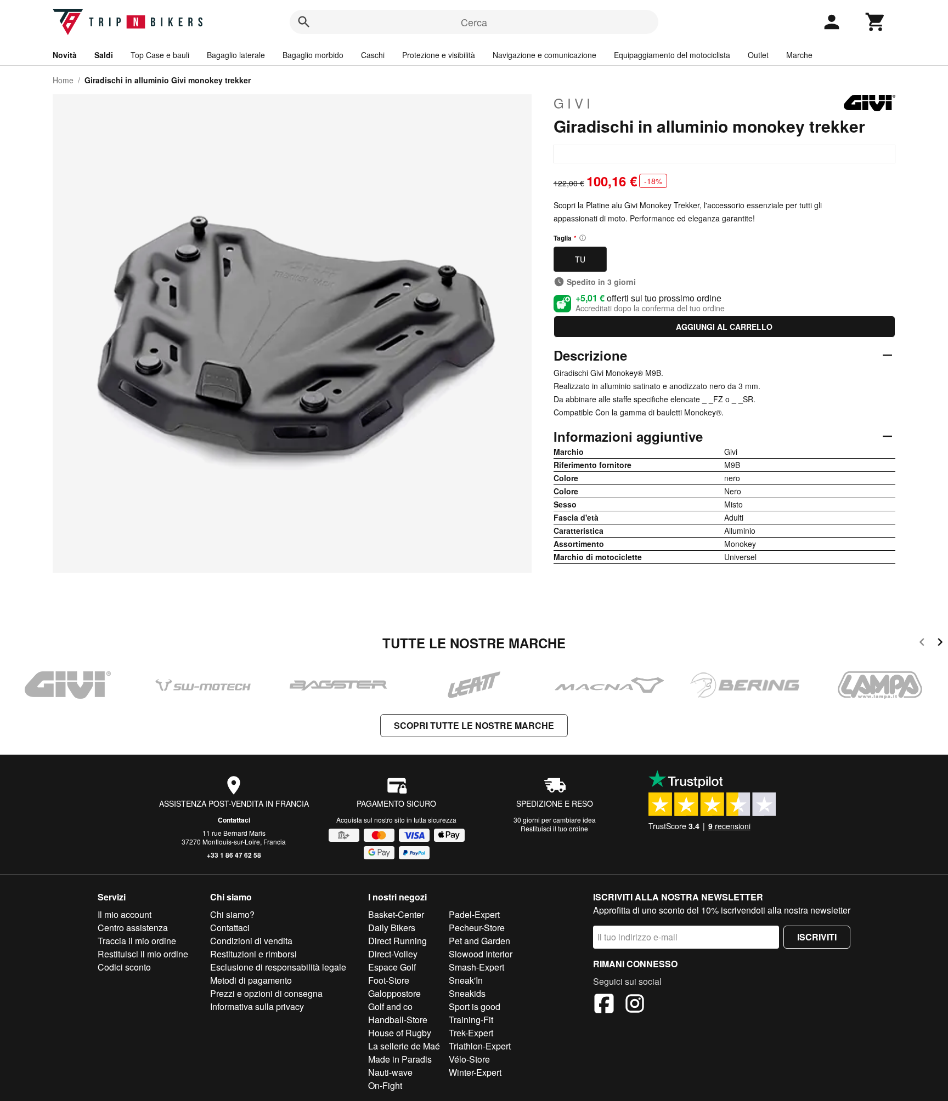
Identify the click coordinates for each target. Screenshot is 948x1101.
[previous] (922, 643)
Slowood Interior (480, 954)
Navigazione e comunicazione (544, 54)
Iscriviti (817, 937)
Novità (65, 54)
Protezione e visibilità (438, 54)
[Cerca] (304, 22)
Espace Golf (392, 967)
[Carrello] (876, 22)
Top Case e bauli (160, 54)
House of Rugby (399, 1032)
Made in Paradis (400, 1059)
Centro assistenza (133, 927)
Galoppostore (394, 993)
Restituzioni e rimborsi (253, 954)
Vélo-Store (469, 1059)
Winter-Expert (475, 1072)
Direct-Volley (392, 954)
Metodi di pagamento (251, 980)
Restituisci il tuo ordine (554, 828)
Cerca (474, 22)
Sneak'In (466, 980)
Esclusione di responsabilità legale (278, 967)
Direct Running (397, 940)
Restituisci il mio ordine (143, 954)
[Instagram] (635, 1005)
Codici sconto (124, 967)
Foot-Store (388, 980)
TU (580, 259)
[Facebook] (604, 1005)
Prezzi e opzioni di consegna (266, 993)
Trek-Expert (471, 1032)
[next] (940, 643)
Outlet (758, 54)
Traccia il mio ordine (137, 940)
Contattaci (234, 819)
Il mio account (124, 914)
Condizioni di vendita (251, 940)
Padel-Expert (474, 914)
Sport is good (474, 1006)
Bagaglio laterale (236, 54)
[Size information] (582, 238)
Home (63, 80)
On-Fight (385, 1085)
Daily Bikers (391, 927)
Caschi (373, 54)
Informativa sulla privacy (257, 1006)
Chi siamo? (232, 914)
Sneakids (467, 993)
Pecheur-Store (477, 927)
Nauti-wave (390, 1072)
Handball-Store (397, 1019)
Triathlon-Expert (480, 1046)
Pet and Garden (479, 940)
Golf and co (390, 1006)
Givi (574, 103)
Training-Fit (471, 1019)
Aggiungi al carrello (724, 326)
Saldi (103, 54)
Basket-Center (396, 914)
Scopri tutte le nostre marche (474, 725)
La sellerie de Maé (404, 1046)
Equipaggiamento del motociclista (672, 54)
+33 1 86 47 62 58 (234, 855)
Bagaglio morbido (313, 54)
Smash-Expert (476, 967)
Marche (799, 54)
